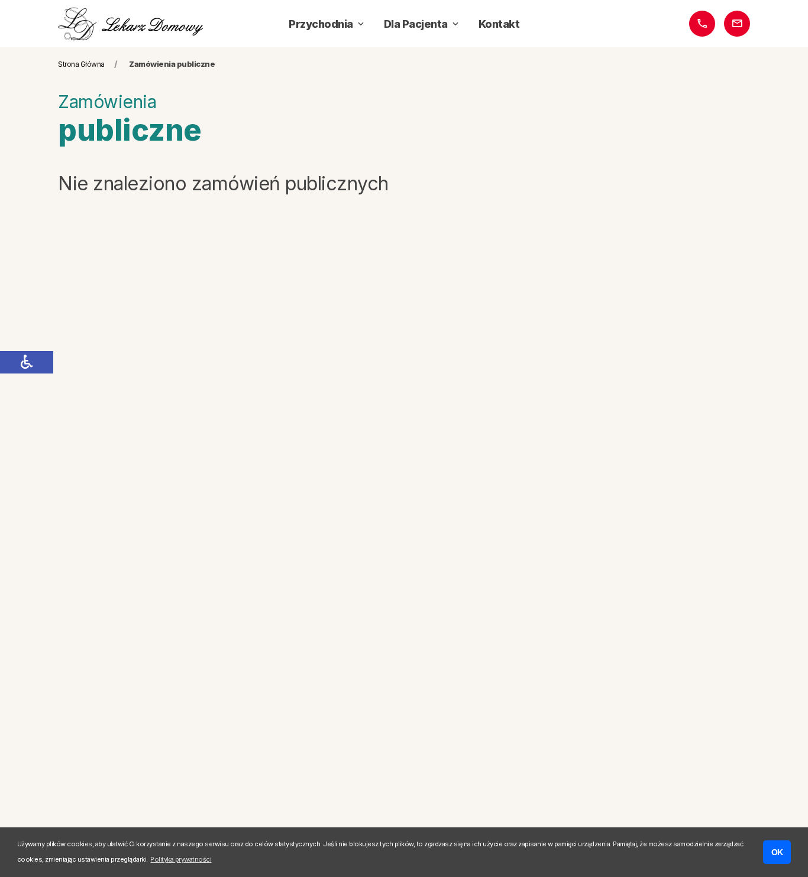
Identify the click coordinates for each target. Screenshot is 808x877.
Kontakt (499, 24)
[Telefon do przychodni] (702, 24)
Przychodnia (321, 24)
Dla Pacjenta (416, 24)
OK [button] (777, 852)
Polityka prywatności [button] (180, 859)
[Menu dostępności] (26, 362)
